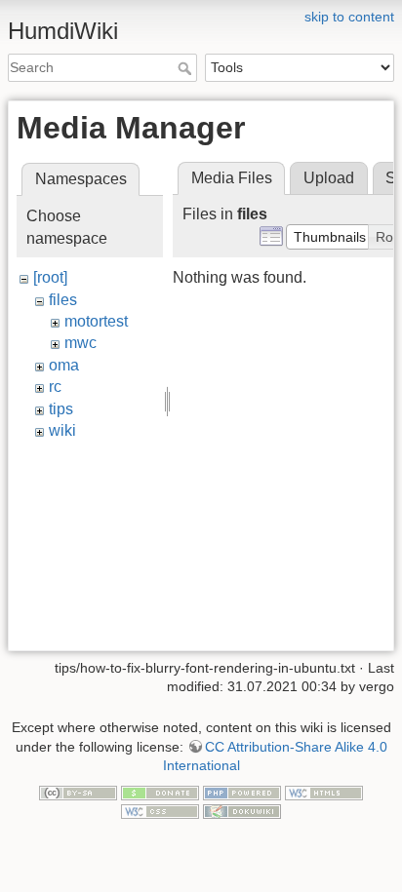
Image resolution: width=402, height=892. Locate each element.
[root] (50, 277)
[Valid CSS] (160, 811)
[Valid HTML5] (324, 791)
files (63, 299)
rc (55, 386)
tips (61, 409)
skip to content (349, 16)
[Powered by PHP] (242, 791)
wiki (62, 430)
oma (64, 365)
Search (187, 68)
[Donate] (160, 791)
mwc (80, 342)
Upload (328, 178)
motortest (96, 321)
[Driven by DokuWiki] (242, 811)
